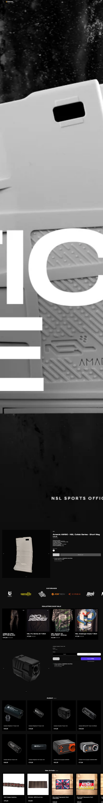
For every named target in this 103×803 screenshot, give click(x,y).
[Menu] (3, 2)
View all (55, 698)
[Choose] (48, 630)
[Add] (24, 630)
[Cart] (100, 2)
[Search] (95, 2)
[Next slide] (49, 554)
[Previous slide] (3, 554)
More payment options (90, 661)
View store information (58, 560)
